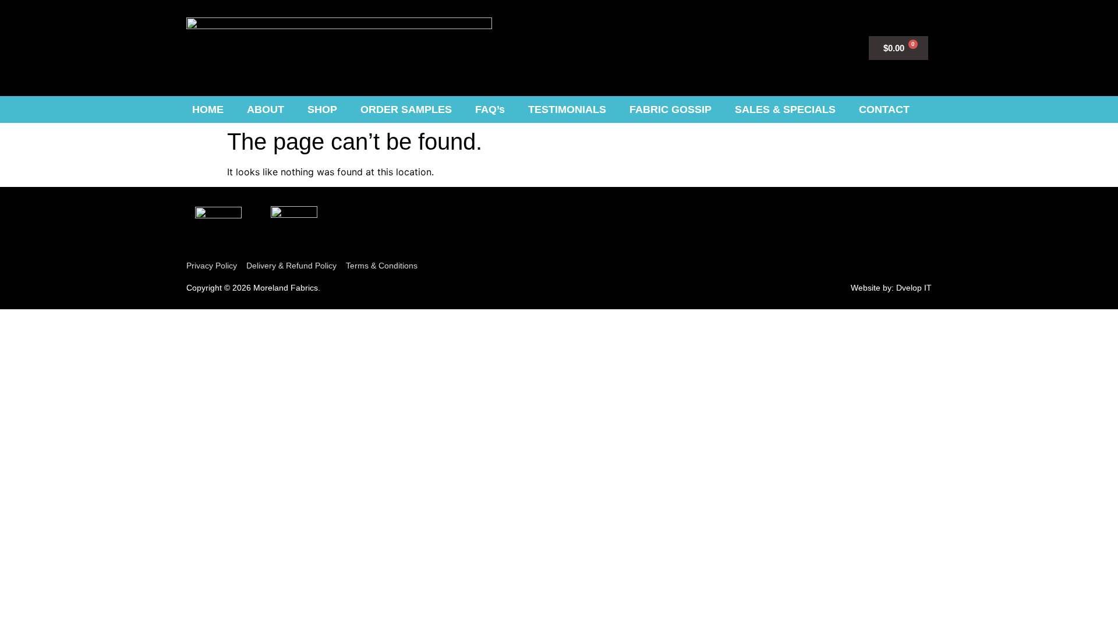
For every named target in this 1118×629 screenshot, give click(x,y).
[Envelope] (783, 46)
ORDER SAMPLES (406, 109)
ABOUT (265, 109)
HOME (208, 109)
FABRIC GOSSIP (670, 109)
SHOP (322, 109)
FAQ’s (490, 109)
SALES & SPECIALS (785, 109)
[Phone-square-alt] (760, 46)
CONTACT (884, 109)
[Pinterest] (737, 46)
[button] (819, 45)
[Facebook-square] (713, 46)
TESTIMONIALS (567, 109)
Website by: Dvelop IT (891, 287)
